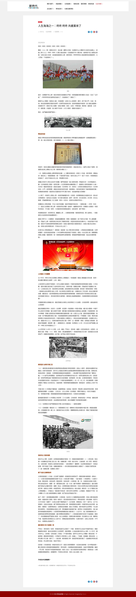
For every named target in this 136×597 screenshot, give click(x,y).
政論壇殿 (59, 4)
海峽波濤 (76, 4)
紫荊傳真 (84, 4)
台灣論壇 (67, 4)
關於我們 (50, 4)
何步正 (40, 22)
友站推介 (50, 9)
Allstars (84, 594)
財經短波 (91, 4)
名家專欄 (98, 4)
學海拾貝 (59, 9)
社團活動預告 (69, 9)
